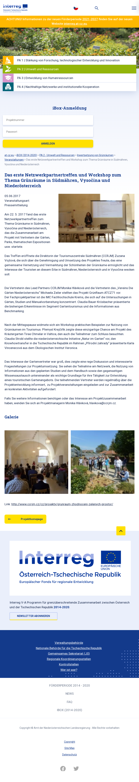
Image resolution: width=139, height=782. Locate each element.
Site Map (69, 748)
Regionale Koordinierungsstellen (69, 659)
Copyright (69, 741)
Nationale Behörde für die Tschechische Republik (69, 648)
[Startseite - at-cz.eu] (15, 7)
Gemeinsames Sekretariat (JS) (69, 653)
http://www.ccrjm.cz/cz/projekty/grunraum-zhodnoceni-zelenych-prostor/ (62, 504)
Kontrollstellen (69, 664)
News (70, 693)
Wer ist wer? (68, 670)
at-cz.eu (9, 155)
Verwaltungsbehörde (69, 643)
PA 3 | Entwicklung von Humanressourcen (45, 78)
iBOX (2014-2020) (69, 710)
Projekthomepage (32, 519)
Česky (76, 7)
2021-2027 (90, 19)
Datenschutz (69, 754)
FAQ (69, 702)
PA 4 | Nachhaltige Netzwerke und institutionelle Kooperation (58, 87)
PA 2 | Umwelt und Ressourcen (38, 69)
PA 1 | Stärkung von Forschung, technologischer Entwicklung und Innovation (68, 60)
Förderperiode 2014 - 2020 (69, 685)
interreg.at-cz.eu (75, 23)
